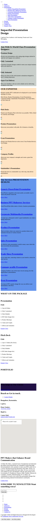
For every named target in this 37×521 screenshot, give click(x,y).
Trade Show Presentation (14, 16)
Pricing (6, 21)
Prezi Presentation (12, 19)
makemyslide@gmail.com (8, 417)
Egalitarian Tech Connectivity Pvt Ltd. (12, 516)
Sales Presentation (12, 15)
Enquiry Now (8, 26)
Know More (4, 197)
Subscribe (3, 492)
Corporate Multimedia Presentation (17, 12)
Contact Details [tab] (8, 397)
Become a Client (5, 390)
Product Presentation (13, 13)
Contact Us (7, 24)
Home (5, 4)
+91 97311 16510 (5, 408)
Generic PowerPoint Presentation (17, 9)
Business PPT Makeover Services (17, 10)
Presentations (7, 7)
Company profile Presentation (16, 18)
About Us (6, 6)
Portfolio (6, 23)
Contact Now (4, 42)
